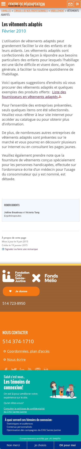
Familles (6, 11)
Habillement (57, 11)
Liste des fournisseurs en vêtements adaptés (34, 94)
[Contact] (70, 4)
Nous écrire (16, 359)
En (77, 4)
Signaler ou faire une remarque (21, 249)
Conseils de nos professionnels (31, 11)
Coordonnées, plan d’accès (28, 351)
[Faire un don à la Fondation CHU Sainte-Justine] (30, 282)
